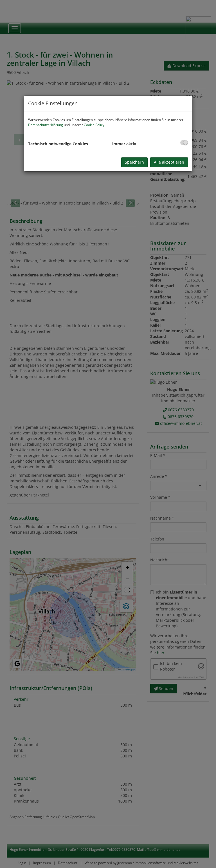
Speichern (134, 162)
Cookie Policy (94, 124)
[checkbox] (184, 142)
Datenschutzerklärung (45, 124)
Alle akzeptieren (169, 162)
